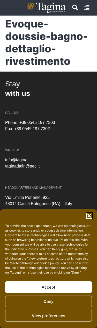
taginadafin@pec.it (22, 166)
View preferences (48, 315)
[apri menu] (86, 8)
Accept (48, 287)
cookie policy (49, 263)
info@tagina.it (18, 160)
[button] (89, 215)
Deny (49, 301)
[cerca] (75, 7)
